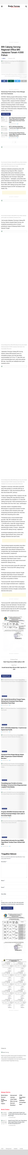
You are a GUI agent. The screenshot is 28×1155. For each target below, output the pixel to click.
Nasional (12, 1103)
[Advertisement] (14, 2)
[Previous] (13, 142)
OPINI (20, 1095)
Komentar (4, 861)
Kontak (21, 1148)
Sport (20, 1104)
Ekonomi (4, 696)
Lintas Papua (13, 1099)
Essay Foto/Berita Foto (4, 1100)
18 (10, 846)
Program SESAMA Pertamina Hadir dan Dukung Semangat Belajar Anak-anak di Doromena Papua (13, 813)
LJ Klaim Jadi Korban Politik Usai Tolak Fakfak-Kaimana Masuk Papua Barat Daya (17, 1114)
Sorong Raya (22, 1102)
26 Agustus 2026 (13, 129)
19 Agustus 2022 (11, 58)
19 (18, 129)
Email (3, 887)
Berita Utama (4, 1095)
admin (3, 58)
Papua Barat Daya (22, 1098)
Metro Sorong (13, 1101)
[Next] (15, 142)
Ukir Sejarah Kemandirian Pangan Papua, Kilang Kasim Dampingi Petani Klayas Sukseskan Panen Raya (13, 701)
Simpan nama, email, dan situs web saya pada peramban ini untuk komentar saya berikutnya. (12, 903)
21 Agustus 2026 (5, 846)
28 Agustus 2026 (5, 705)
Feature (3, 1103)
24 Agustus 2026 (5, 817)
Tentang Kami (8, 1148)
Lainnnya (12, 1097)
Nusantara (12, 1105)
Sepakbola (21, 1100)
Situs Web (3, 894)
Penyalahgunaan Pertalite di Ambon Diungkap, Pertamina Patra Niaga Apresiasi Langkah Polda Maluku (14, 785)
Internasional (13, 1095)
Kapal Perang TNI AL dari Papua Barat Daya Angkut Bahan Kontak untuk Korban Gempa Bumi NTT (17, 1122)
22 (10, 817)
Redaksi (15, 1148)
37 (18, 137)
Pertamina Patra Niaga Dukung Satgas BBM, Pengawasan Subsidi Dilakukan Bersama (17, 134)
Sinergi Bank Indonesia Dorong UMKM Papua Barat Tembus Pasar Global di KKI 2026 (13, 842)
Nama (3, 880)
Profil (2, 1148)
